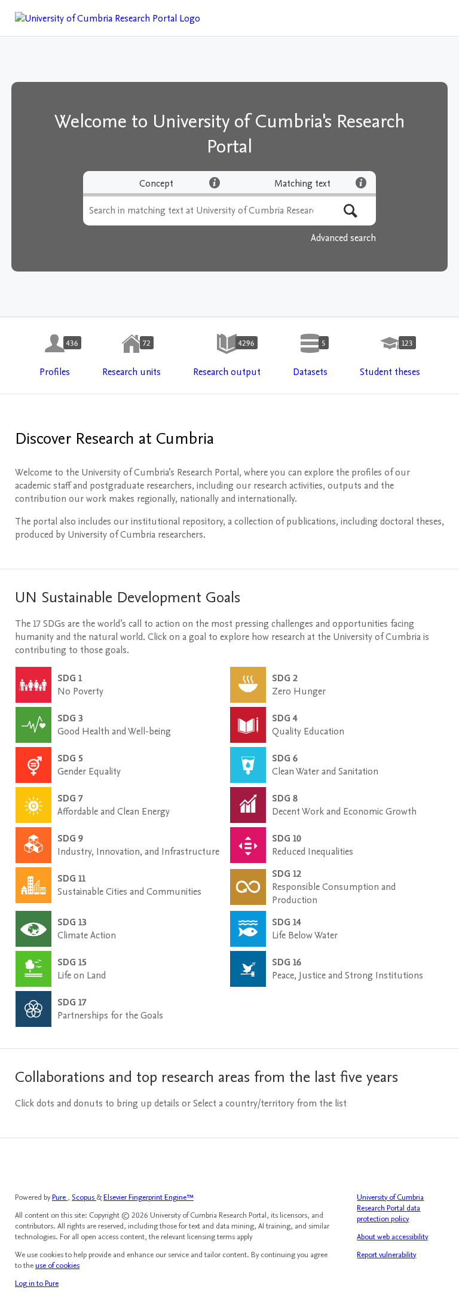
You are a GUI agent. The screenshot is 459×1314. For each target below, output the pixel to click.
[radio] (156, 183)
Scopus (84, 1197)
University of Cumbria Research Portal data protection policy (390, 1208)
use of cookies (57, 1265)
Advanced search (343, 238)
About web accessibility (392, 1236)
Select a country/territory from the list (270, 1103)
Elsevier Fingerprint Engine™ (148, 1197)
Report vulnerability (386, 1254)
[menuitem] (54, 356)
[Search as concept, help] (215, 182)
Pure (60, 1197)
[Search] (350, 210)
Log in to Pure (37, 1283)
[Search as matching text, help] (361, 182)
